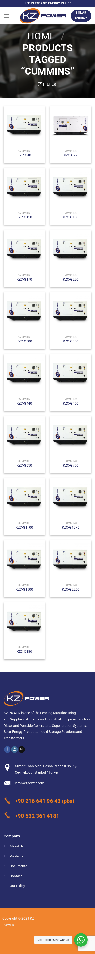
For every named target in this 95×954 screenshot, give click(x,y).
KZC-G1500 (24, 589)
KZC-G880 (24, 651)
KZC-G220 (70, 279)
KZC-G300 (24, 341)
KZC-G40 (24, 155)
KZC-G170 (24, 279)
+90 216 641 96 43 (38, 801)
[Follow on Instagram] (14, 749)
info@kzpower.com (29, 783)
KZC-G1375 (70, 527)
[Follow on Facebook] (7, 749)
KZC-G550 (24, 465)
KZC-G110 (24, 217)
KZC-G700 (70, 465)
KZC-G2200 (70, 589)
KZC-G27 (70, 155)
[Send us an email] (22, 749)
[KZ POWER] (43, 16)
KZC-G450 (70, 403)
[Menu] (7, 16)
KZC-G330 (70, 341)
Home (41, 36)
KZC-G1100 (24, 527)
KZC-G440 (24, 403)
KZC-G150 (70, 217)
